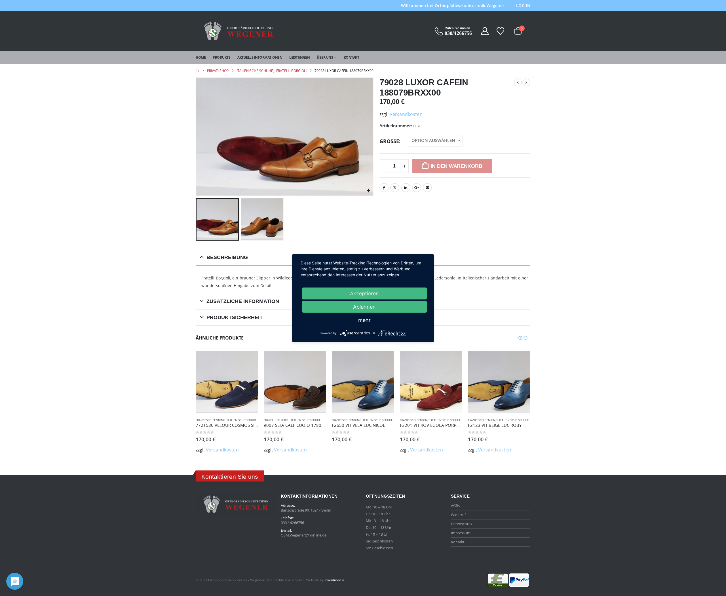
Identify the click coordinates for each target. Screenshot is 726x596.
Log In (523, 5)
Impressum (460, 532)
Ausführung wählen (249, 360)
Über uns (325, 57)
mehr (364, 320)
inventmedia (334, 580)
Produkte (221, 57)
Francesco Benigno (210, 420)
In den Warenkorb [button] (385, 360)
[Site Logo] (238, 31)
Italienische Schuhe (242, 420)
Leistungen (299, 57)
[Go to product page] (227, 382)
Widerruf (458, 514)
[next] (526, 82)
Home (201, 57)
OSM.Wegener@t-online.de (304, 535)
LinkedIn (405, 187)
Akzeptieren (364, 293)
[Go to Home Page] (197, 71)
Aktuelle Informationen (259, 57)
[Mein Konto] (484, 31)
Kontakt (351, 57)
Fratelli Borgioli (277, 420)
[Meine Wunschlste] (501, 31)
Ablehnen (364, 306)
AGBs (455, 505)
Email (427, 187)
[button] (197, 136)
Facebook (384, 187)
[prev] (518, 82)
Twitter (394, 187)
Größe (389, 141)
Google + (416, 187)
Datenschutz (461, 523)
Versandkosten (406, 114)
